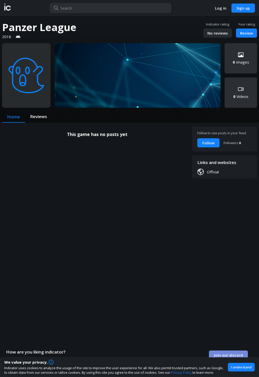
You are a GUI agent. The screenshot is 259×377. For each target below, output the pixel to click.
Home (13, 117)
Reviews (38, 116)
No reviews (217, 33)
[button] (7, 8)
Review (246, 33)
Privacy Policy (181, 372)
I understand (241, 367)
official (213, 171)
